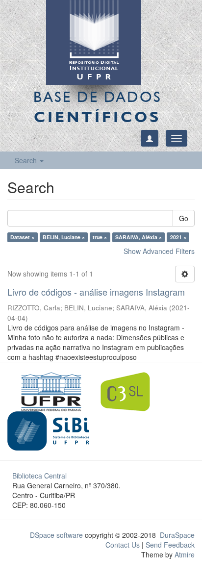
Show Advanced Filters (159, 251)
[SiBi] (48, 429)
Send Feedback (170, 545)
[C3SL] (130, 390)
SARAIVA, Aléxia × (138, 237)
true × (100, 237)
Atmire (184, 554)
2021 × (178, 237)
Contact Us (122, 545)
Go (183, 218)
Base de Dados (97, 106)
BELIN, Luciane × (64, 237)
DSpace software (56, 535)
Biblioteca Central (39, 475)
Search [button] (27, 160)
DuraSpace (177, 535)
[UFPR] (48, 390)
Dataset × (22, 237)
